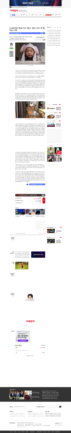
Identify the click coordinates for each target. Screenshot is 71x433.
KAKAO (10, 56)
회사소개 (11, 431)
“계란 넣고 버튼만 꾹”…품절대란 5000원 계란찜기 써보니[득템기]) (24, 253)
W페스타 (54, 413)
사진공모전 (58, 413)
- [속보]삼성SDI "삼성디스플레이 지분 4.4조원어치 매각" (17, 413)
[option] (27, 7)
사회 (18, 15)
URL (12, 56)
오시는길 (19, 431)
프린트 (12, 54)
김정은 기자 (11, 46)
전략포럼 (50, 413)
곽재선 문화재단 (58, 415)
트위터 (12, 52)
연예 (60, 27)
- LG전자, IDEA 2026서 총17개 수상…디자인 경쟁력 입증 (17, 416)
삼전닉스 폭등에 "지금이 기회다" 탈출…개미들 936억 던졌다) (24, 254)
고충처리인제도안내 (39, 431)
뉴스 (55, 27)
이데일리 (18, 11)
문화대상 (47, 413)
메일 (10, 54)
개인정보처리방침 (57, 431)
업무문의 (23, 431)
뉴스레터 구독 (40, 233)
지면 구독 (44, 233)
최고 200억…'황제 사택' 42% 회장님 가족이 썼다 (49, 398)
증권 (57, 27)
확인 (60, 406)
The (59, 14)
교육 (26, 15)
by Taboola (13, 239)
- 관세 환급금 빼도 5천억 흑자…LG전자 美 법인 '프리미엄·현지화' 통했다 (17, 414)
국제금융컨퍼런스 (51, 415)
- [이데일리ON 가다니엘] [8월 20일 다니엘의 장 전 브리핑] (35, 414)
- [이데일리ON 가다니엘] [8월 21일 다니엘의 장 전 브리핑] (35, 413)
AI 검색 (13, 15)
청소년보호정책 (32, 431)
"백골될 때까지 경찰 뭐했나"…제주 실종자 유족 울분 (50, 392)
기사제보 (52, 431)
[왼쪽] (26, 262)
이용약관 (27, 431)
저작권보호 (44, 431)
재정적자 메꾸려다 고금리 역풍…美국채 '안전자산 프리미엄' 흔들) (24, 257)
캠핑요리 (47, 415)
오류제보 (48, 431)
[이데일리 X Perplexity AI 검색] (27, 33)
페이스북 (10, 52)
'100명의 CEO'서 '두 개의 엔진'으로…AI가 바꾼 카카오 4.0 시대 (51, 395)
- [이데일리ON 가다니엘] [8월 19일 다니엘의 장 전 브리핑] (35, 416)
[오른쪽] (27, 262)
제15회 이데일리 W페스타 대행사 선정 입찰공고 (20, 406)
